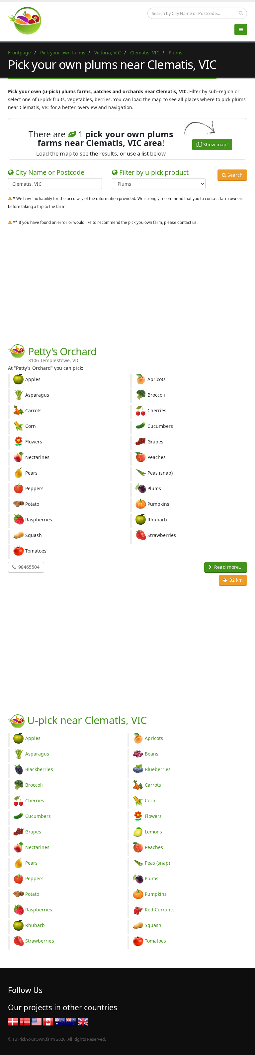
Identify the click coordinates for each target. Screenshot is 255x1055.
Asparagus (37, 754)
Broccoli (34, 785)
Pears (31, 863)
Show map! (215, 144)
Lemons (153, 831)
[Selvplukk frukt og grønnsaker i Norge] (25, 1021)
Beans (151, 754)
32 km (235, 580)
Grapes (33, 831)
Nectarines (37, 847)
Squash (153, 925)
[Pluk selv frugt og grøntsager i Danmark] (13, 1021)
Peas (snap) (157, 863)
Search (234, 175)
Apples (33, 738)
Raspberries (38, 909)
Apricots (154, 738)
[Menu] (240, 29)
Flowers (153, 816)
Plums (151, 878)
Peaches (154, 847)
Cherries (34, 800)
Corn (150, 800)
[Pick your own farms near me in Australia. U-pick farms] (28, 20)
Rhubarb (35, 925)
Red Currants (160, 909)
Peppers (34, 878)
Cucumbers (38, 816)
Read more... (228, 567)
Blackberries (39, 769)
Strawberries (39, 941)
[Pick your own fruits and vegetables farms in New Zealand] (71, 1021)
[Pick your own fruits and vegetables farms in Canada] (48, 1021)
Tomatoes (155, 941)
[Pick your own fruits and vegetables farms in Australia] (59, 1021)
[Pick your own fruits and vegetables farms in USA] (36, 1021)
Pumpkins (156, 894)
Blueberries (158, 769)
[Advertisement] (127, 276)
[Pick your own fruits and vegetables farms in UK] (83, 1021)
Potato (32, 894)
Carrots (153, 785)
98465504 (28, 567)
